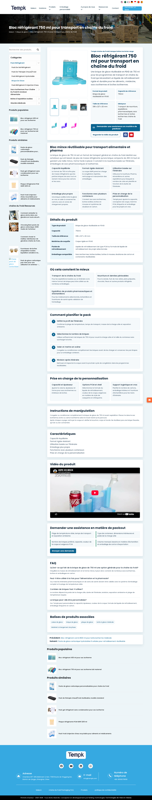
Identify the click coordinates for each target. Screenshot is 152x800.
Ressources (103, 7)
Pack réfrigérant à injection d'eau (25, 85)
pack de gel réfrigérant (21, 67)
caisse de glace (57, 622)
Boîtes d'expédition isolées (22, 99)
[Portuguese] (138, 2)
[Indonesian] (135, 2)
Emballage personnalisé (65, 8)
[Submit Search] (37, 49)
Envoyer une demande (63, 551)
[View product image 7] (73, 125)
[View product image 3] (73, 107)
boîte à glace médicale (105, 622)
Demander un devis (130, 8)
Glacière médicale (18, 103)
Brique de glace (22, 32)
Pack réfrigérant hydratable (23, 76)
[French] (128, 2)
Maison (33, 8)
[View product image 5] (54, 125)
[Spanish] (142, 2)
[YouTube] (131, 134)
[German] (132, 2)
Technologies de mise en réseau (118, 797)
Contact (115, 8)
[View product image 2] (64, 107)
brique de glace (72, 622)
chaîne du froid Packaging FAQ (61, 790)
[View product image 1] (54, 107)
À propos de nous (88, 7)
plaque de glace (87, 622)
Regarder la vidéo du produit (105, 135)
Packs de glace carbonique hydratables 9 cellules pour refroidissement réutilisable (91, 641)
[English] (122, 2)
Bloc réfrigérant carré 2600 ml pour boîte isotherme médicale (86, 638)
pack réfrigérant (18, 63)
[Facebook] (125, 134)
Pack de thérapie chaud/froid (24, 72)
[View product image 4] (83, 107)
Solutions (42, 8)
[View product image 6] (64, 125)
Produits (52, 7)
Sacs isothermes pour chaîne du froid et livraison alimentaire (23, 91)
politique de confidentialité (105, 790)
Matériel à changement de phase (63, 627)
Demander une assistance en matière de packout (116, 127)
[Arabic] (125, 2)
